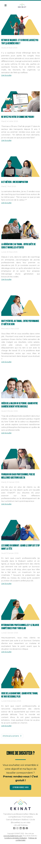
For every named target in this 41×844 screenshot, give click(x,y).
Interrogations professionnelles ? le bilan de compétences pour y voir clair (20, 627)
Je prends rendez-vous (21, 787)
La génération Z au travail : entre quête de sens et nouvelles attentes (18, 246)
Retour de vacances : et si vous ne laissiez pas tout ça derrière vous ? (19, 42)
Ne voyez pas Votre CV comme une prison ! (17, 116)
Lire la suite (6, 75)
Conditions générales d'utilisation (15, 838)
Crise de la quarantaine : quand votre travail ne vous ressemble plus (19, 695)
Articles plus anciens (11, 736)
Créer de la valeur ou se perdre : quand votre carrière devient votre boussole (19, 405)
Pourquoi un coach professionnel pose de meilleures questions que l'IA (18, 476)
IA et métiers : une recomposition (14, 182)
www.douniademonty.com (12, 836)
